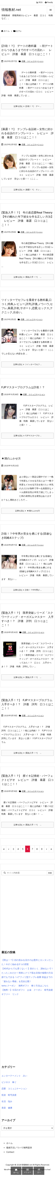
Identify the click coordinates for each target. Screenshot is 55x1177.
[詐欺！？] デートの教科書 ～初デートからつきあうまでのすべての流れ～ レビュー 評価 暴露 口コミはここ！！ (27, 50)
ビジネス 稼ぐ (9, 1082)
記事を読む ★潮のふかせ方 (27, 511)
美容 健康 (7, 1107)
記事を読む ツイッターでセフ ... (27, 364)
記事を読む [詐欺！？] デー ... (27, 106)
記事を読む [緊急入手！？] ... (27, 277)
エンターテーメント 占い (14, 1075)
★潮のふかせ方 (11, 458)
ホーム (7, 31)
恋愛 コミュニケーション (33, 61)
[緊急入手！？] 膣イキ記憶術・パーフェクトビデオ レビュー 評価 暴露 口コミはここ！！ (27, 780)
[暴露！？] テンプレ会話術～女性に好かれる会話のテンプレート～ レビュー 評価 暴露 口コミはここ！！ (27, 133)
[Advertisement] (27, 915)
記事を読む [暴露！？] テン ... (27, 189)
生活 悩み (7, 1101)
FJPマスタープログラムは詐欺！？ (23, 387)
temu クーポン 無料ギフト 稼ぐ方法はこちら (25, 985)
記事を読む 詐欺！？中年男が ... (27, 590)
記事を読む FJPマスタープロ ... (27, 435)
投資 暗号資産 (9, 1095)
